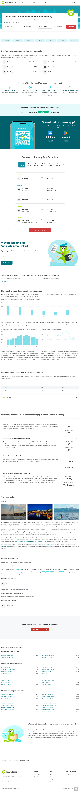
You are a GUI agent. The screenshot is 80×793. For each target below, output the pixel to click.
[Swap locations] (20, 26)
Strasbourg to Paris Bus (7, 682)
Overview (17, 40)
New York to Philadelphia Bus (8, 696)
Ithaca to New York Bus (47, 701)
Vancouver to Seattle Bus (7, 703)
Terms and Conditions (67, 788)
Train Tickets (37, 776)
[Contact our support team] (76, 789)
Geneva (18, 569)
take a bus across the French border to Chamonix (28, 541)
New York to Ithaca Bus (47, 694)
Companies (68, 776)
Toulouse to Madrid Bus (47, 684)
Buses (16, 2)
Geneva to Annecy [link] (24, 760)
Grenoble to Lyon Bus (6, 675)
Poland (52, 571)
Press (51, 779)
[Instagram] (2, 781)
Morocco (61, 571)
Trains (23, 2)
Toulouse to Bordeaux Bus (48, 669)
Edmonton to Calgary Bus (48, 696)
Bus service (4, 544)
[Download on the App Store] (50, 133)
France (43, 571)
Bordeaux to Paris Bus (6, 671)
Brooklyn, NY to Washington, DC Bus (51, 707)
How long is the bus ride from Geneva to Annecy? (16, 438)
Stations (73, 40)
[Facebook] (5, 781)
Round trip (16, 22)
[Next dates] (63, 164)
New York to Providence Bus (49, 711)
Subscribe (6, 262)
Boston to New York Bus (7, 694)
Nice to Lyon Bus (46, 675)
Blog (53, 2)
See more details (5, 281)
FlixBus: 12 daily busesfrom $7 (11, 278)
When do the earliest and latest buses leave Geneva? (17, 456)
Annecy (16, 760)
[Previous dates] (16, 164)
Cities (62, 40)
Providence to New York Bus (49, 703)
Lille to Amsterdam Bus (6, 678)
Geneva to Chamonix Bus (48, 655)
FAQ (51, 40)
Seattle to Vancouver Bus (7, 711)
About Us (52, 774)
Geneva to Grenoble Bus (7, 655)
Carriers (40, 40)
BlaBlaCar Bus (52, 544)
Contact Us (68, 774)
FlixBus (4, 387)
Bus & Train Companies (35, 2)
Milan (8, 546)
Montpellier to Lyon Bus (47, 673)
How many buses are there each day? (13, 421)
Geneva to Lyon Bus (47, 657)
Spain (47, 571)
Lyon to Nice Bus (5, 680)
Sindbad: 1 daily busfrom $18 (50, 278)
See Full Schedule (40, 230)
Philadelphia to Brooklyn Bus (49, 705)
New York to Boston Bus (7, 701)
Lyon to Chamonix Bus (47, 678)
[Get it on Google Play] (66, 133)
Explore (47, 2)
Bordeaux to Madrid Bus (48, 680)
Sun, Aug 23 (44, 26)
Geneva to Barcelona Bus (7, 657)
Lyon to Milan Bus (46, 682)
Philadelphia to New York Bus (49, 709)
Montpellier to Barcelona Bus (8, 669)
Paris (2, 546)
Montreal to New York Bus (7, 705)
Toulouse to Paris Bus (47, 667)
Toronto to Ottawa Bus (6, 698)
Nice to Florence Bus (6, 684)
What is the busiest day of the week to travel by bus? (17, 473)
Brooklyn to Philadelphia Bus (8, 707)
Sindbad (4, 390)
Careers (52, 781)
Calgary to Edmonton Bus (48, 698)
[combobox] (11, 26)
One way (8, 22)
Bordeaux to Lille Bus (6, 673)
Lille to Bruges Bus (5, 667)
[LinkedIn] (8, 781)
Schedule (6, 40)
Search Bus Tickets (40, 629)
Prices (28, 40)
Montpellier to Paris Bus (47, 671)
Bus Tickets (4, 760)
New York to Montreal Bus (7, 709)
